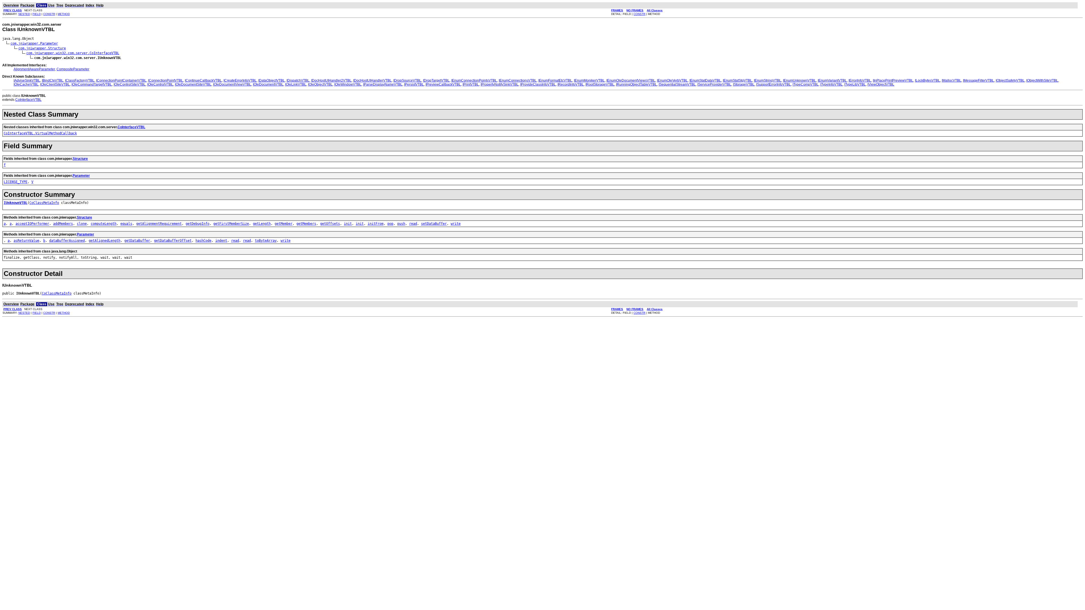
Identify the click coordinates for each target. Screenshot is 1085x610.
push (401, 224)
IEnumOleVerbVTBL (672, 80)
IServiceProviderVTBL (714, 84)
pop (390, 224)
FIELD (36, 14)
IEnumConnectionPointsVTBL (474, 80)
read (413, 224)
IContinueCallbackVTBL (203, 80)
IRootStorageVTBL (599, 84)
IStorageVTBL (743, 84)
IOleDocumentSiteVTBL (193, 84)
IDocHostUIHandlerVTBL (372, 80)
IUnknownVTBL (15, 203)
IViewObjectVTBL (880, 84)
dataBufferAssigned (67, 241)
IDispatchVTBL (298, 80)
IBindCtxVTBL (52, 80)
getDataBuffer (137, 241)
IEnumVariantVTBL (832, 80)
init (348, 224)
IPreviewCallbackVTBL (443, 84)
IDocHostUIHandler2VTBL (331, 80)
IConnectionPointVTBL (165, 80)
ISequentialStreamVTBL (677, 84)
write (456, 224)
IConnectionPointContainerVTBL (121, 80)
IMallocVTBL (951, 80)
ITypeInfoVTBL (831, 84)
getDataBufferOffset (173, 241)
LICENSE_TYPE (15, 182)
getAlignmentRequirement (159, 224)
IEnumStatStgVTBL (737, 80)
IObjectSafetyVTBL (1010, 80)
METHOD (64, 14)
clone (82, 224)
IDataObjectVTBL (271, 80)
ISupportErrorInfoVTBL (773, 84)
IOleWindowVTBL (347, 84)
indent (221, 241)
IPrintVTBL (471, 84)
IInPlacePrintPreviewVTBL (893, 80)
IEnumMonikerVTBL (589, 80)
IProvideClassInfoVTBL (538, 84)
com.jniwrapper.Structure (42, 48)
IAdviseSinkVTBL (27, 80)
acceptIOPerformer (32, 224)
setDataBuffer (434, 224)
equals (126, 224)
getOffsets (330, 224)
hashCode (203, 241)
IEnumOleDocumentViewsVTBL (630, 80)
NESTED (24, 14)
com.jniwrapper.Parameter (34, 43)
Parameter (81, 176)
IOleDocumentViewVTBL (232, 84)
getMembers (306, 224)
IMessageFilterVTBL (978, 80)
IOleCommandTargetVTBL (91, 84)
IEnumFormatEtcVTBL (555, 80)
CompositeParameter (73, 69)
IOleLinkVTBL (295, 84)
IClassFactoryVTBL (79, 80)
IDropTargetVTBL (436, 80)
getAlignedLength (104, 241)
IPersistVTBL (414, 84)
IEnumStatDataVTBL (705, 80)
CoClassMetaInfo (44, 203)
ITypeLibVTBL (855, 84)
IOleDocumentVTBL (268, 84)
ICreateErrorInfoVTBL (240, 80)
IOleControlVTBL (160, 84)
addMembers (63, 224)
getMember (283, 224)
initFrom (375, 224)
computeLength (103, 224)
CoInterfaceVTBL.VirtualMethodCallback (40, 133)
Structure (80, 159)
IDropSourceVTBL (407, 80)
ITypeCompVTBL (806, 84)
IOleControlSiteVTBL (130, 84)
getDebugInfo (197, 224)
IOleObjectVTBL (320, 84)
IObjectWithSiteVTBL (1042, 80)
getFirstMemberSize (231, 224)
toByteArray (266, 241)
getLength (262, 224)
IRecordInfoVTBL (570, 84)
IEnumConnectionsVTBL (518, 80)
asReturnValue (26, 241)
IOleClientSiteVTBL (55, 84)
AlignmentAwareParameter (34, 69)
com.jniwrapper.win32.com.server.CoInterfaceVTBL (72, 53)
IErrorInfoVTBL (860, 80)
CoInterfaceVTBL (28, 100)
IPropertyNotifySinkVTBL (499, 84)
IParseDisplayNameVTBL (382, 84)
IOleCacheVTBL (26, 84)
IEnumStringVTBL (767, 80)
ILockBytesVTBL (927, 80)
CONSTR (49, 14)
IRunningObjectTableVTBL (636, 84)
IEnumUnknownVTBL (799, 80)
